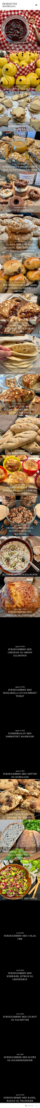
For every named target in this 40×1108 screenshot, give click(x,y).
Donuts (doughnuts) (20, 210)
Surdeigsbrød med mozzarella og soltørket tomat (20, 692)
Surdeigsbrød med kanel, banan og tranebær (20, 1099)
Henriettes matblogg (9, 5)
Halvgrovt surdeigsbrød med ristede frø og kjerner (20, 854)
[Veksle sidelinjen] (36, 5)
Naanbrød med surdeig (20, 372)
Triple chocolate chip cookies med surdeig (20, 816)
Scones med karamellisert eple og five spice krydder (20, 168)
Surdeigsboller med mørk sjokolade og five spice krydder (20, 288)
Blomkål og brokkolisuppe (20, 574)
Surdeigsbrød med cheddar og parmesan (20, 613)
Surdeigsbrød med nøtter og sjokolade (20, 775)
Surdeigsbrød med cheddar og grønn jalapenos (20, 652)
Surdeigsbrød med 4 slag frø (20, 937)
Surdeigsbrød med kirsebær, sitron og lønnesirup (20, 976)
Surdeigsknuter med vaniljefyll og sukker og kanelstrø (20, 490)
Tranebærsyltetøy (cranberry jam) (20, 47)
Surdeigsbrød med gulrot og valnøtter (20, 1018)
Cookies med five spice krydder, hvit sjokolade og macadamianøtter (20, 247)
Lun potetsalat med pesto (20, 898)
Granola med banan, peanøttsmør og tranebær (20, 531)
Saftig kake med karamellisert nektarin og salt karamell (20, 409)
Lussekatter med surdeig (20, 88)
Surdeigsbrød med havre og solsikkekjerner (20, 1059)
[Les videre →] (20, 30)
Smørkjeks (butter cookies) (20, 128)
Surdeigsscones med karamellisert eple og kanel (20, 328)
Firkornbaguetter (20, 453)
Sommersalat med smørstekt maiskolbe (20, 735)
